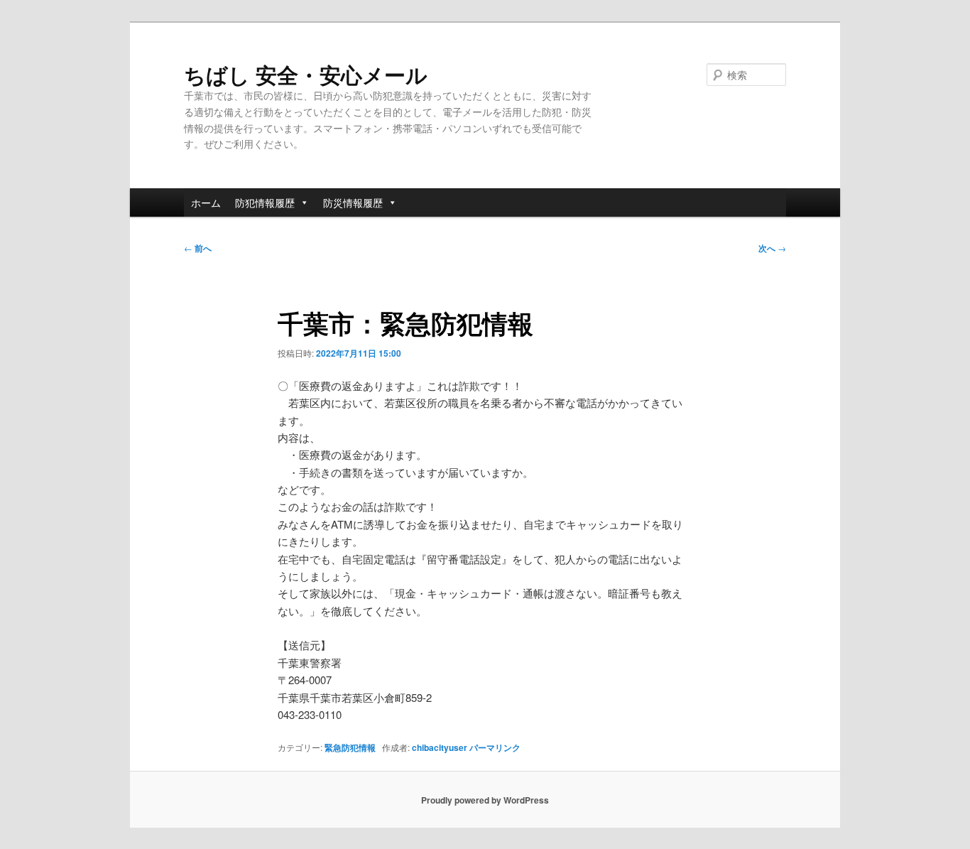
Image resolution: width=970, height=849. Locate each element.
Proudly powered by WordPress (485, 800)
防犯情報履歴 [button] (265, 202)
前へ (198, 248)
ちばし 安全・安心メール (305, 74)
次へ (772, 248)
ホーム (206, 202)
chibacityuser (439, 747)
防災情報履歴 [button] (353, 202)
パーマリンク (495, 747)
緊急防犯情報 (350, 747)
